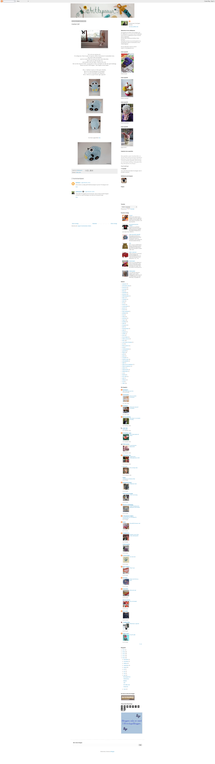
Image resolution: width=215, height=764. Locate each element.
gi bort (123, 309)
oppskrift (124, 350)
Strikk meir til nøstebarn (127, 364)
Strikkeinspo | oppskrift (134, 623)
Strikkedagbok (126, 544)
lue (123, 344)
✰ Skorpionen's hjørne (128, 516)
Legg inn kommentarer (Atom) (84, 226)
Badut (124, 477)
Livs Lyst (125, 466)
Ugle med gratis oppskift (134, 234)
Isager (123, 320)
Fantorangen (132, 261)
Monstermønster (127, 417)
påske (123, 356)
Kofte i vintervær (132, 252)
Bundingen (125, 405)
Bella (123, 290)
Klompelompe (125, 328)
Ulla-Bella (125, 577)
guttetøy (124, 313)
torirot (124, 522)
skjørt (123, 362)
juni (125, 671)
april (125, 675)
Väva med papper (133, 601)
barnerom (124, 287)
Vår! (130, 243)
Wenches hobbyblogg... (128, 504)
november (126, 661)
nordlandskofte (125, 349)
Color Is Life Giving (133, 494)
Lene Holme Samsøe (127, 342)
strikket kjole (125, 371)
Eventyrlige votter (127, 433)
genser (123, 308)
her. (100, 137)
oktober (125, 663)
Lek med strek (133, 556)
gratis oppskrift (125, 311)
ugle (123, 378)
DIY (123, 302)
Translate (132, 209)
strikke (123, 368)
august (125, 667)
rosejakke (124, 357)
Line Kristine (126, 394)
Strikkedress (126, 678)
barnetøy (124, 289)
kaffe (123, 323)
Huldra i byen (126, 633)
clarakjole (124, 299)
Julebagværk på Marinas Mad (129, 478)
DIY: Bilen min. (126, 684)
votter (123, 383)
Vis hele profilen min (133, 26)
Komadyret (125, 389)
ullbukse (124, 379)
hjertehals (124, 318)
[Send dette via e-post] (86, 170)
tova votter (124, 376)
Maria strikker (126, 566)
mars (125, 689)
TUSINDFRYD (126, 533)
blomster (124, 294)
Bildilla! (125, 680)
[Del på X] (89, 170)
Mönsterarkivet (126, 600)
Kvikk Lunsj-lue (125, 338)
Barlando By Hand (127, 482)
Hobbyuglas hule (127, 455)
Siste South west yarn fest (128, 391)
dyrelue (124, 304)
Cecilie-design (126, 555)
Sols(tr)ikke (125, 589)
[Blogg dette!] (87, 170)
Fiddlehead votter (133, 483)
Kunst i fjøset (125, 337)
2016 (123, 651)
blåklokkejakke (125, 296)
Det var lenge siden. (134, 467)
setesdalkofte (125, 361)
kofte (123, 330)
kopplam (124, 332)
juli (124, 669)
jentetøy (124, 321)
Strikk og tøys (126, 444)
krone (123, 335)
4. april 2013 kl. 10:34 (89, 191)
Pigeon (123, 352)
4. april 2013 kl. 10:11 (85, 182)
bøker (123, 297)
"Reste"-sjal (132, 567)
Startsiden (94, 223)
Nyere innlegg (75, 223)
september (126, 665)
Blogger (112, 751)
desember (126, 659)
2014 (123, 655)
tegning (124, 374)
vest (123, 381)
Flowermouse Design (128, 493)
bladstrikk (124, 292)
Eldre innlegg (114, 223)
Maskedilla (125, 611)
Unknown (78, 182)
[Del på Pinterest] (92, 170)
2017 (123, 650)
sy (122, 373)
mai (125, 673)
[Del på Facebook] (91, 170)
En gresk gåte (132, 634)
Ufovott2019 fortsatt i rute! (135, 523)
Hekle (77, 172)
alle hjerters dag (126, 285)
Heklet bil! (125, 686)
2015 (123, 653)
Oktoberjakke (132, 271)
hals (123, 314)
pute (123, 354)
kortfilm (123, 333)
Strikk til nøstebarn (126, 366)
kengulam (124, 325)
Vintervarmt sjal (133, 590)
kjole (123, 326)
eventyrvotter (125, 306)
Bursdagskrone (126, 676)
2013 (123, 657)
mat (123, 347)
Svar (77, 186)
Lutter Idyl (125, 428)
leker (80, 172)
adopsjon (124, 284)
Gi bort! (130, 215)
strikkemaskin (125, 369)
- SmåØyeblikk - (126, 622)
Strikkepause (79, 191)
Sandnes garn (125, 359)
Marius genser (125, 345)
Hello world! (125, 429)
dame (123, 301)
